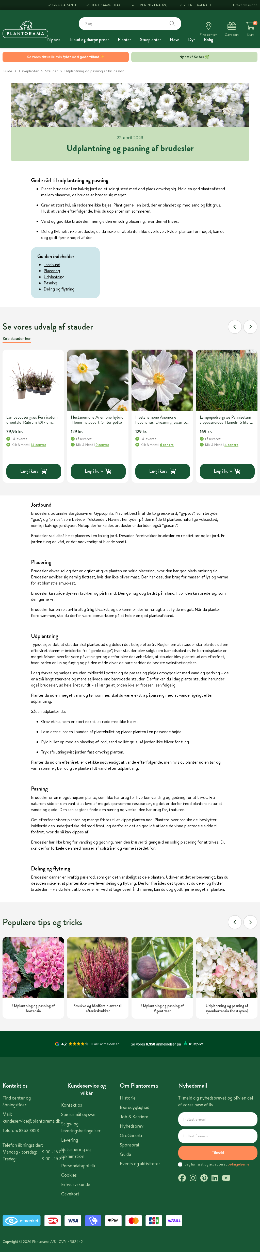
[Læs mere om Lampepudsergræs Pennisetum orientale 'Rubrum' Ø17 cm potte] (33, 380)
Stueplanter (150, 39)
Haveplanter (29, 71)
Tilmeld (218, 1153)
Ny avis (53, 39)
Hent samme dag (106, 5)
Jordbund (52, 264)
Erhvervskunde (245, 5)
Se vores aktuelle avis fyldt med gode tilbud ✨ (65, 56)
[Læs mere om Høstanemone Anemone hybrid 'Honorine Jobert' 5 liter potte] (97, 380)
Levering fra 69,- (152, 5)
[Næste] (250, 327)
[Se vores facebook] (182, 1178)
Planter (124, 39)
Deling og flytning (59, 289)
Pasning (50, 283)
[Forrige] (235, 327)
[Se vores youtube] (226, 1178)
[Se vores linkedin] (215, 1178)
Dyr (191, 39)
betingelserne (238, 1164)
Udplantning (54, 277)
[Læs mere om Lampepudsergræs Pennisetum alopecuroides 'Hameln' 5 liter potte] (226, 380)
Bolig (208, 39)
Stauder (51, 71)
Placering (52, 270)
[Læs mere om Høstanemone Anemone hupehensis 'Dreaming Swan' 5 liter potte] (162, 380)
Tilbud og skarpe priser (89, 39)
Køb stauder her (17, 338)
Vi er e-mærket (198, 5)
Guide (7, 71)
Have (174, 39)
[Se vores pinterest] (204, 1178)
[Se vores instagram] (193, 1178)
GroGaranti (64, 5)
